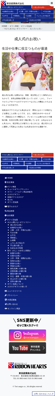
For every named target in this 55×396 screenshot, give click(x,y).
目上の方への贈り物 (18, 278)
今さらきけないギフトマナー (16, 28)
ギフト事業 (14, 26)
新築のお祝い (15, 263)
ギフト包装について (15, 283)
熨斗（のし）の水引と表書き (19, 250)
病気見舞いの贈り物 (18, 268)
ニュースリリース (14, 290)
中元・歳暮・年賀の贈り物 (21, 276)
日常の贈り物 (15, 281)
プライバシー (12, 295)
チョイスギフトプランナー (18, 189)
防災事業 (10, 182)
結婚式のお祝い (8, 11)
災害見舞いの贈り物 (18, 271)
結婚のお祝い (15, 253)
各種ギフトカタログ (15, 197)
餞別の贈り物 (15, 273)
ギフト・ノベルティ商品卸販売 (19, 191)
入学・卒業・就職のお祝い (21, 258)
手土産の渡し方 (8, 20)
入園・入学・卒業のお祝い (29, 11)
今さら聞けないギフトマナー (13, 7)
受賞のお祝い (15, 265)
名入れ (10, 199)
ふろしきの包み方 (43, 16)
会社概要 (10, 215)
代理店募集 (11, 299)
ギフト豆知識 (26, 26)
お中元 (5, 16)
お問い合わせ (12, 304)
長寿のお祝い (15, 260)
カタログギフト (13, 194)
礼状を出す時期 (35, 20)
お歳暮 (28, 16)
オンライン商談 (13, 308)
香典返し (17, 16)
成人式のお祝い (39, 7)
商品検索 (10, 210)
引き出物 (47, 11)
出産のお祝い (15, 255)
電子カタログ (12, 206)
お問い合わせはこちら (43, 393)
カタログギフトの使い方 (17, 286)
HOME (4, 26)
